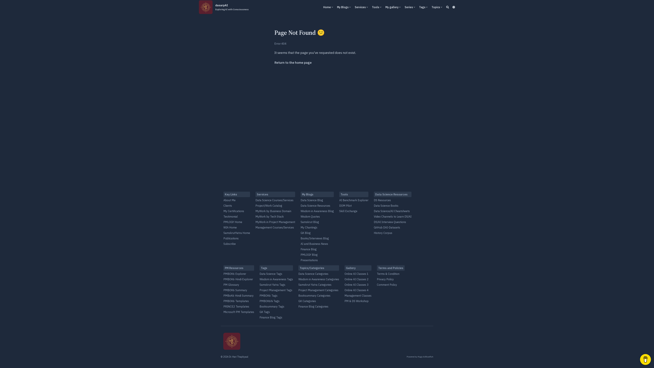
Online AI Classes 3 (357, 284)
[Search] (447, 7)
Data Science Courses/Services (274, 200)
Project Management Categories (318, 290)
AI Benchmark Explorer (353, 200)
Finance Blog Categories (313, 306)
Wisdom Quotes (310, 216)
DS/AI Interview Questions (390, 222)
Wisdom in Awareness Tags (276, 279)
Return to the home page (293, 62)
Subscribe (229, 244)
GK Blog (306, 233)
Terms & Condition (388, 273)
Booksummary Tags (272, 306)
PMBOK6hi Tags (269, 301)
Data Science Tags (271, 273)
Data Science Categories (313, 273)
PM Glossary (231, 284)
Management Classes (358, 295)
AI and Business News (314, 244)
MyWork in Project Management (275, 222)
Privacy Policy (385, 279)
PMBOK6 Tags (268, 295)
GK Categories (307, 301)
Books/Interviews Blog (315, 238)
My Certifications (233, 211)
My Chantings (309, 227)
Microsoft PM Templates (238, 312)
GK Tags (265, 312)
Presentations (309, 260)
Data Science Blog (312, 200)
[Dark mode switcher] (453, 7)
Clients (227, 205)
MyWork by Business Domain (273, 211)
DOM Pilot (345, 205)
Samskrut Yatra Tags (272, 284)
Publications (231, 238)
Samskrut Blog (310, 222)
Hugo (420, 356)
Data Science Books (386, 205)
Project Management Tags (276, 290)
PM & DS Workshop (357, 301)
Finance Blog (309, 249)
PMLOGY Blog (309, 254)
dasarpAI (232, 7)
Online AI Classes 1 (357, 273)
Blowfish (429, 356)
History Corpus (383, 233)
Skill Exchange (348, 211)
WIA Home (230, 227)
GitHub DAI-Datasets (387, 227)
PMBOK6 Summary (235, 290)
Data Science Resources (315, 205)
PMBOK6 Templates (236, 301)
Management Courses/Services (274, 227)
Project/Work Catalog (268, 205)
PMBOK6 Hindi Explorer (238, 279)
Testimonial (230, 216)
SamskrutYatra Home (236, 233)
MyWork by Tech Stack (269, 216)
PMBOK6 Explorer (234, 273)
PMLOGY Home (232, 222)
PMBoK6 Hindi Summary (238, 295)
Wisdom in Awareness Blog (317, 211)
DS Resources (382, 200)
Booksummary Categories (314, 295)
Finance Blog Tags (271, 317)
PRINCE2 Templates (236, 306)
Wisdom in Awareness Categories (318, 279)
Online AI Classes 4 (357, 290)
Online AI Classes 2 (357, 279)
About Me (229, 200)
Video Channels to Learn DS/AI (392, 216)
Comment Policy (387, 284)
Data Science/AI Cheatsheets (392, 211)
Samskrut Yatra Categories (314, 284)
